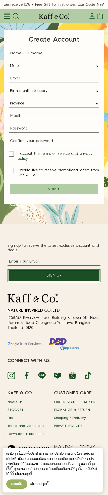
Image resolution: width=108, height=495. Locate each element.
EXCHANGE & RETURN (72, 410)
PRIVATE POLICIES (68, 426)
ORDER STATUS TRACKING (75, 402)
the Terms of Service (52, 154)
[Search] (15, 16)
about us (15, 402)
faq (10, 418)
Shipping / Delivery (70, 418)
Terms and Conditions (26, 426)
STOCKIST (15, 410)
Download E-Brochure (26, 434)
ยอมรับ (16, 484)
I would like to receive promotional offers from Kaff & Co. (58, 173)
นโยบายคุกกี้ (39, 484)
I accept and (55, 156)
